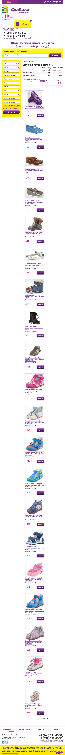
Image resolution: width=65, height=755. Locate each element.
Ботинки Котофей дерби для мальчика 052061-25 (34, 516)
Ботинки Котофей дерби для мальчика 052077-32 (34, 233)
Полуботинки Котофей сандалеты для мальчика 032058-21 (34, 422)
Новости (41, 729)
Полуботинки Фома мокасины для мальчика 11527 (34, 170)
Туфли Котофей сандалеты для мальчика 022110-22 (34, 548)
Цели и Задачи (24, 729)
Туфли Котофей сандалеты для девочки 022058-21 (34, 673)
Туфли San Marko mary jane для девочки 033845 (34, 264)
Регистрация (56, 2)
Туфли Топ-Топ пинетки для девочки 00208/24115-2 (34, 107)
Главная (25, 61)
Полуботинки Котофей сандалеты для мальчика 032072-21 (34, 611)
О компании (6, 729)
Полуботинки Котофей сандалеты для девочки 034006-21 (34, 390)
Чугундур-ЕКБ (30, 73)
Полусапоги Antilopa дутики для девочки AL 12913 (33, 705)
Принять (60, 753)
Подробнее (40, 115)
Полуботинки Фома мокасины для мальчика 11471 (34, 139)
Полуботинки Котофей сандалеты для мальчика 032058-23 (34, 453)
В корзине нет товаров (25, 23)
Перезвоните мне (7, 38)
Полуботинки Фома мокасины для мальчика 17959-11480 (34, 202)
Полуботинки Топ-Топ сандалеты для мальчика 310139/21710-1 (34, 359)
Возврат (11, 731)
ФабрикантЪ (30, 75)
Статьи (55, 729)
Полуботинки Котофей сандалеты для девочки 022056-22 (34, 642)
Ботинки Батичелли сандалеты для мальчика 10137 (34, 296)
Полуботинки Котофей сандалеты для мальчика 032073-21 (34, 485)
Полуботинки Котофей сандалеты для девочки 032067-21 (34, 579)
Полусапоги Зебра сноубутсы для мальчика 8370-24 (34, 328)
